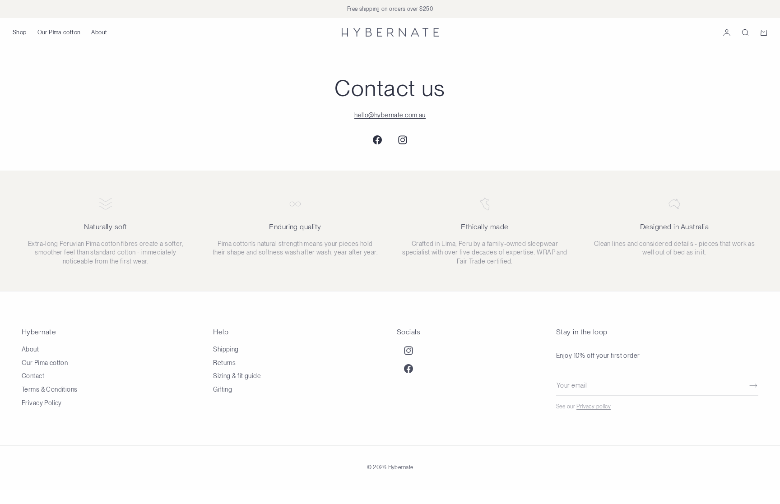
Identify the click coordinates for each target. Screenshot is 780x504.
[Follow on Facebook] (377, 139)
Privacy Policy (42, 403)
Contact (33, 375)
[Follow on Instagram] (402, 139)
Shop (20, 32)
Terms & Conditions (50, 389)
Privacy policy (593, 406)
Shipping (225, 349)
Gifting (222, 389)
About (99, 32)
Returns (224, 362)
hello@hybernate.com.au (389, 115)
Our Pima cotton (59, 32)
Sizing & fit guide (237, 375)
